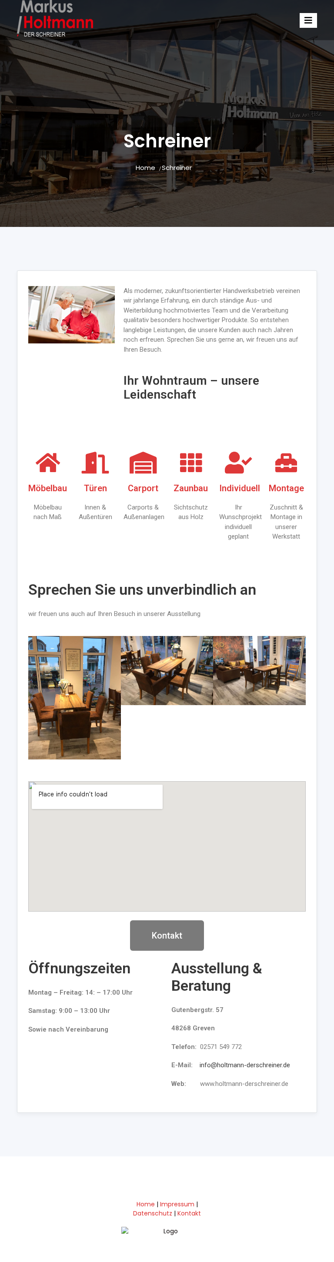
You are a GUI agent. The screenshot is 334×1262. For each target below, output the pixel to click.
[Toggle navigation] (308, 20)
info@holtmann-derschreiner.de (245, 1065)
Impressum (177, 1204)
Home (145, 167)
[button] (37, 697)
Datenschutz (152, 1213)
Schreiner (177, 167)
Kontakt (189, 1213)
